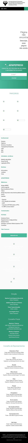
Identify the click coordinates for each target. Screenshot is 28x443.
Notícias (3, 167)
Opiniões (3, 196)
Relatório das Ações (6, 159)
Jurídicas (3, 172)
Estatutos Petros (5, 218)
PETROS (3, 215)
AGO (2, 152)
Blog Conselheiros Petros (7, 189)
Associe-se (14, 235)
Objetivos (3, 143)
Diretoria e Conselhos (6, 145)
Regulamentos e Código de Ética (9, 220)
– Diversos (3, 199)
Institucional (4, 138)
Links (2, 148)
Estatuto (3, 141)
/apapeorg (14, 281)
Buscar (26, 8)
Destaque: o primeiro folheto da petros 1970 (12, 223)
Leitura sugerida (5, 187)
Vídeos (3, 191)
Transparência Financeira (7, 146)
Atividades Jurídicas (7, 156)
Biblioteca (4, 182)
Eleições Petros (5, 221)
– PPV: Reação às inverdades (8, 201)
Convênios (3, 225)
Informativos (4, 170)
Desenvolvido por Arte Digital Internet (14, 440)
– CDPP (3, 203)
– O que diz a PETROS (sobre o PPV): (10, 204)
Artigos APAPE (4, 185)
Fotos (2, 174)
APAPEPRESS (5, 178)
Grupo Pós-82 (4, 161)
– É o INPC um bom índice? (7, 206)
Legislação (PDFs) (5, 163)
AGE (2, 150)
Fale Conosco (5, 229)
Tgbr (14, 438)
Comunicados (5, 210)
